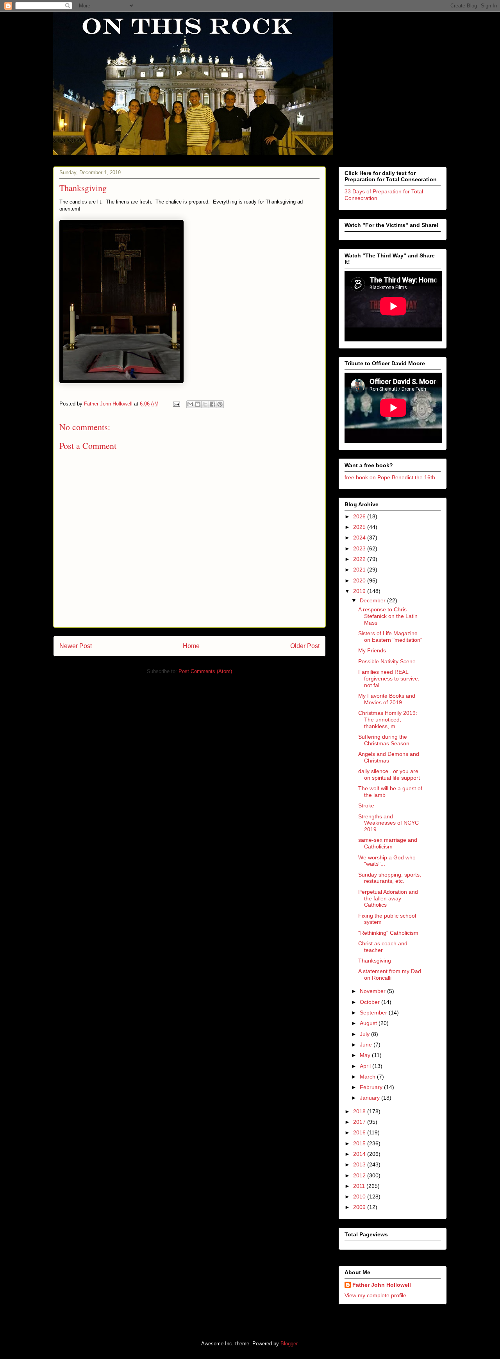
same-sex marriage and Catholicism (387, 843)
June (366, 1044)
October (370, 1002)
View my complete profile (375, 1295)
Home (191, 646)
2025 (360, 527)
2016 (360, 1132)
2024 (360, 537)
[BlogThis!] (198, 404)
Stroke (366, 805)
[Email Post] (176, 404)
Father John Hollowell (381, 1285)
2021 (360, 569)
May (366, 1055)
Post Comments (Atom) (205, 671)
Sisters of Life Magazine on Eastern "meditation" (390, 636)
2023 (360, 548)
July (365, 1034)
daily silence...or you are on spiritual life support (389, 774)
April (366, 1066)
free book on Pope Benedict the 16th (390, 477)
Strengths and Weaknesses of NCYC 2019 (388, 823)
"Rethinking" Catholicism (388, 933)
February (372, 1087)
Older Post (305, 646)
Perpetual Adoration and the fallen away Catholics (388, 898)
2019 (360, 591)
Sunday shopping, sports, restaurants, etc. (389, 877)
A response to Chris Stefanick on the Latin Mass (388, 616)
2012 (360, 1175)
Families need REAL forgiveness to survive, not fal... (389, 678)
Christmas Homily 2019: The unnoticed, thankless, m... (387, 719)
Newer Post (75, 646)
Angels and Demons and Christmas (388, 757)
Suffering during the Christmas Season (383, 740)
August (369, 1023)
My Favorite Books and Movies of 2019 (386, 699)
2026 (360, 516)
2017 (360, 1122)
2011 (359, 1186)
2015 (360, 1143)
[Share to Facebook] (212, 404)
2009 (360, 1207)
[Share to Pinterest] (220, 404)
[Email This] (190, 404)
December (373, 600)
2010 (360, 1196)
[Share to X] (205, 404)
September (374, 1012)
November (373, 991)
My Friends (372, 650)
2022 (360, 559)
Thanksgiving (374, 960)
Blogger (288, 1343)
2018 (360, 1111)
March (368, 1076)
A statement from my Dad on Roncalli (389, 974)
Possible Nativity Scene (387, 661)
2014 (360, 1154)
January (370, 1098)
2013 (360, 1164)
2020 (360, 580)
